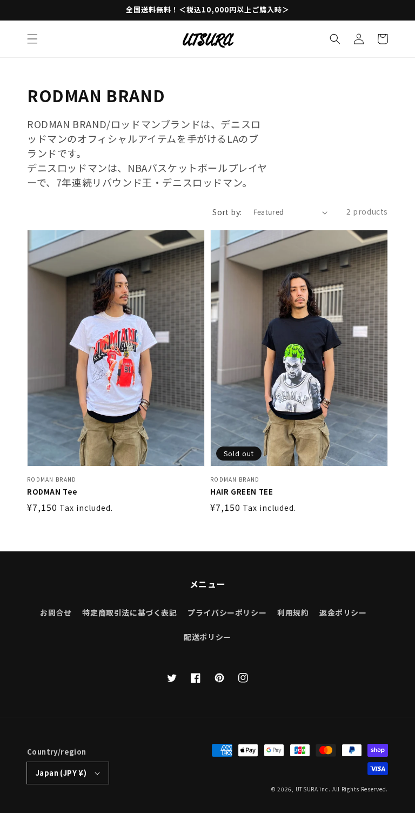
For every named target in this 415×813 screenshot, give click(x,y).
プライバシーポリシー (227, 612)
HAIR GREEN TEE (241, 492)
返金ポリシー (343, 612)
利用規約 (293, 612)
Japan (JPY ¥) (61, 773)
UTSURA (307, 789)
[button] (32, 39)
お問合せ (55, 612)
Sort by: (227, 211)
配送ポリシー (207, 636)
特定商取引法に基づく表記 (129, 612)
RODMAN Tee (52, 492)
